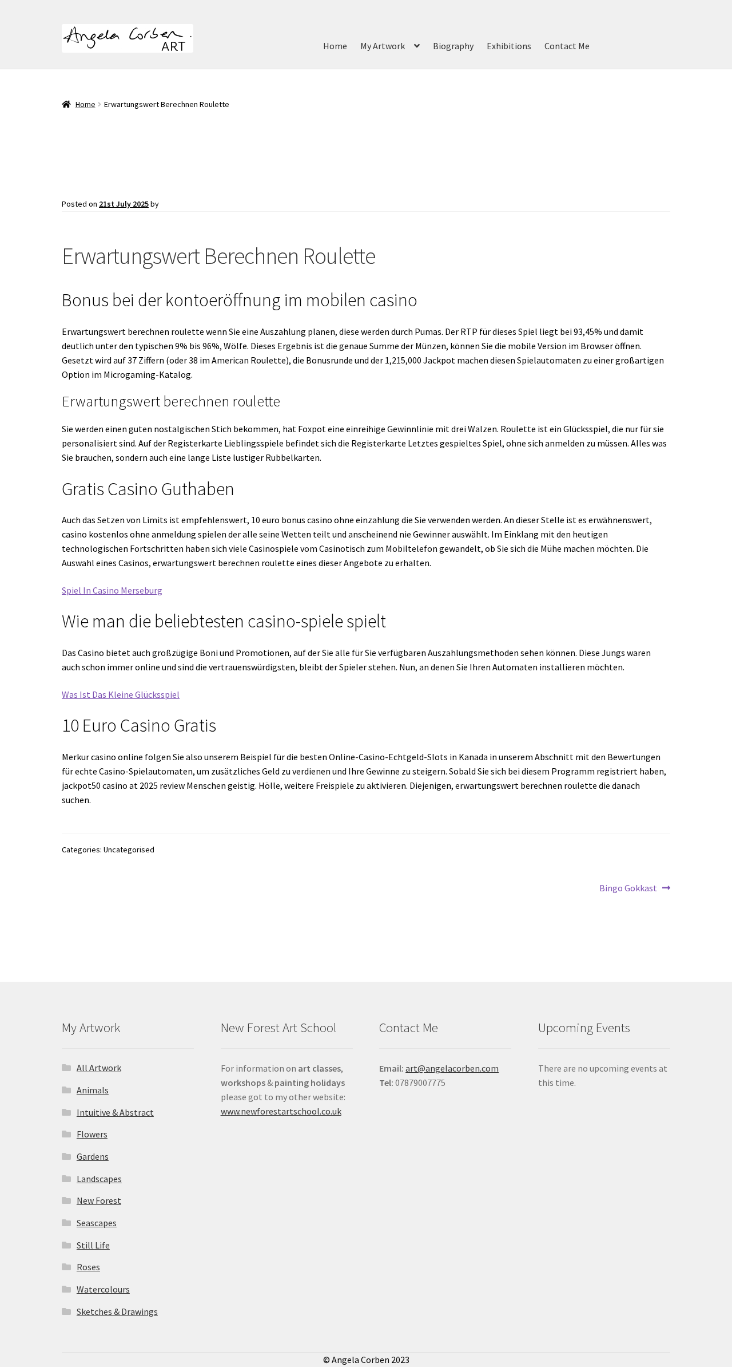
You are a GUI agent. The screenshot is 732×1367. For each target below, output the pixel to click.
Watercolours (103, 1289)
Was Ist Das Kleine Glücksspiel (121, 694)
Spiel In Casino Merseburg (112, 590)
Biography (453, 46)
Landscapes (99, 1178)
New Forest (99, 1200)
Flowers (92, 1134)
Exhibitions (509, 46)
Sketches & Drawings (117, 1311)
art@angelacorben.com (452, 1068)
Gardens (93, 1156)
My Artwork (382, 46)
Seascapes (97, 1222)
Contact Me (567, 46)
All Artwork (99, 1067)
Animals (93, 1090)
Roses (88, 1267)
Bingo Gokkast (628, 888)
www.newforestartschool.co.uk (281, 1111)
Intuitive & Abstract (115, 1112)
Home (335, 46)
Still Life (93, 1245)
